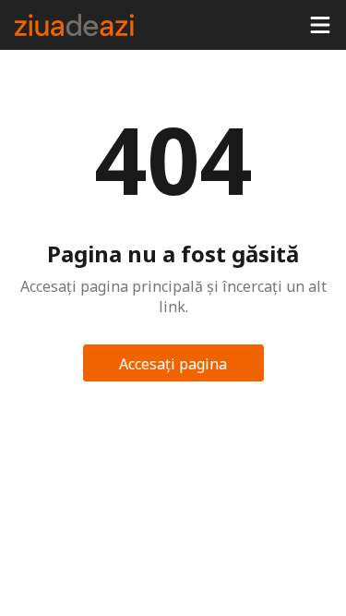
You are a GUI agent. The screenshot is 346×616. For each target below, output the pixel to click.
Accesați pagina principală (173, 367)
